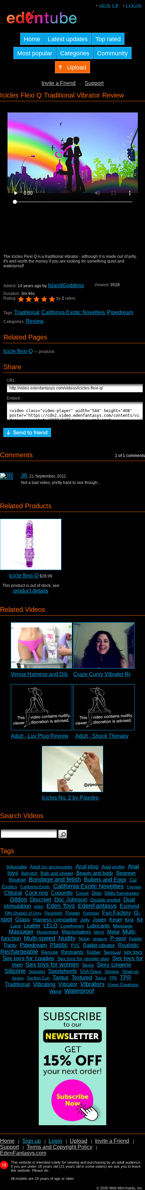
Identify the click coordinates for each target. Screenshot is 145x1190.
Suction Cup (38, 978)
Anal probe (113, 866)
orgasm (100, 938)
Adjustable (16, 866)
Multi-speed (39, 938)
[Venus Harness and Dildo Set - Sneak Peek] (41, 645)
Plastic (59, 945)
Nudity (67, 938)
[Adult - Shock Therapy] (104, 707)
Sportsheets (62, 971)
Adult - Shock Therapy (101, 736)
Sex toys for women (52, 964)
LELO (50, 925)
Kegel (115, 919)
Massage (123, 925)
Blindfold (17, 880)
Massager (21, 931)
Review (35, 321)
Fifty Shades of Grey (23, 913)
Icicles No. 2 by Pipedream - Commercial (90, 798)
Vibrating (44, 984)
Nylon (84, 938)
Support (94, 83)
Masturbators (76, 932)
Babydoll (29, 873)
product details (30, 591)
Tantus (60, 977)
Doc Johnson (70, 899)
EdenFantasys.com (23, 1153)
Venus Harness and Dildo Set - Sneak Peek (63, 674)
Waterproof (79, 991)
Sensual (112, 952)
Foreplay (91, 913)
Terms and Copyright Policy (59, 1147)
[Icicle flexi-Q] (30, 544)
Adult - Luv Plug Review (39, 736)
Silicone (15, 971)
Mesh (99, 932)
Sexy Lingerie (114, 965)
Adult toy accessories (51, 866)
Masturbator (48, 932)
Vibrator (67, 984)
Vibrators (92, 984)
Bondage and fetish (55, 879)
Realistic (128, 945)
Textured (81, 977)
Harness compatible (55, 919)
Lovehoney (72, 925)
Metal (113, 932)
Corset (82, 893)
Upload (78, 1141)
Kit (140, 919)
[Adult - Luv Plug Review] (41, 707)
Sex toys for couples (28, 958)
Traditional (26, 312)
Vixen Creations (123, 984)
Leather (32, 925)
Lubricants (98, 925)
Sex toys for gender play (83, 958)
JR (24, 476)
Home (7, 1141)
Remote (49, 952)
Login (134, 6)
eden (39, 906)
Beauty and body (94, 873)
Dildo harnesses (122, 893)
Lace (15, 925)
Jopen (99, 919)
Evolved (129, 906)
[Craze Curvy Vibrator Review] (104, 645)
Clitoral (13, 893)
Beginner (126, 873)
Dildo (97, 893)
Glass (22, 919)
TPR (125, 977)
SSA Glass (91, 971)
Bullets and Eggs (105, 879)
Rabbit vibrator (99, 945)
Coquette (62, 893)
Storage (112, 971)
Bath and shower (56, 873)
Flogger (72, 913)
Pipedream (120, 312)
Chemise (134, 887)
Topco (100, 978)
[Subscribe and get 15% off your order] (72, 1123)
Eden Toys (61, 905)
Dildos (18, 899)
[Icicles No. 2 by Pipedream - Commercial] (72, 769)
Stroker (18, 978)
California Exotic (35, 887)
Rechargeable (19, 951)
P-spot (118, 938)
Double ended (105, 899)
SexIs (88, 965)
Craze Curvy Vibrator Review (108, 674)
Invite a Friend (58, 83)
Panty (10, 945)
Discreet (40, 899)
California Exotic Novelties (73, 312)
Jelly (85, 919)
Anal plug (87, 866)
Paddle (135, 939)
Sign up (108, 6)
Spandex (37, 971)
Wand (55, 991)
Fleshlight (53, 913)
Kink (129, 919)
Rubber (93, 952)
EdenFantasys (97, 905)
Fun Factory (116, 913)
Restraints (72, 952)
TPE (113, 978)
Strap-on (130, 971)
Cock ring (36, 893)
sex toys (133, 952)
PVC (75, 945)
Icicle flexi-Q (18, 351)
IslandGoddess (66, 285)
